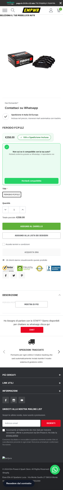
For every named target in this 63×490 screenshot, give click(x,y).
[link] (5, 400)
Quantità (6, 203)
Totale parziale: (9, 217)
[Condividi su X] (13, 275)
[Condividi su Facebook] (5, 275)
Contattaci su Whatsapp (21, 108)
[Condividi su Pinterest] (22, 275)
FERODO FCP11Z (12, 194)
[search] (13, 10)
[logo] (31, 10)
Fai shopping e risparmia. (35, 3)
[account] (51, 10)
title (4, 189)
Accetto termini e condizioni (17, 244)
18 (7, 260)
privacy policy (12, 435)
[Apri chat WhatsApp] (55, 470)
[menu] (4, 10)
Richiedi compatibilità (31, 181)
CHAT (32, 329)
